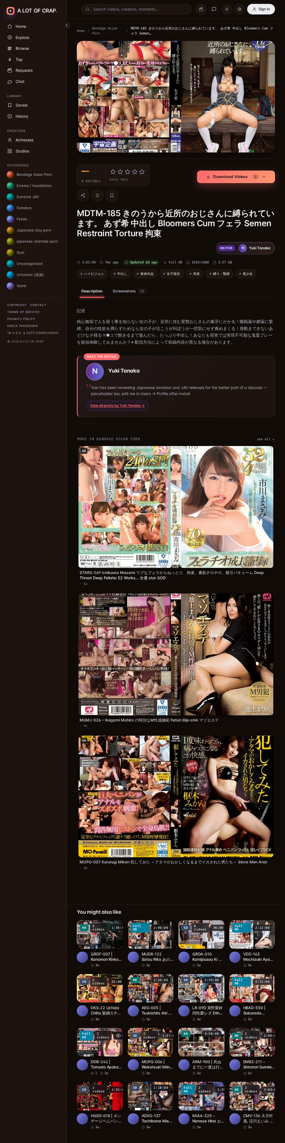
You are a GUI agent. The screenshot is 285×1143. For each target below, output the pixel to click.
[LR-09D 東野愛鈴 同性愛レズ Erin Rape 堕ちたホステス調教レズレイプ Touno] (199, 990)
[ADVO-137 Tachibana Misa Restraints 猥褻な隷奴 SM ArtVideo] (149, 1097)
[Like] (97, 194)
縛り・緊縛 (221, 272)
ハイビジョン (94, 272)
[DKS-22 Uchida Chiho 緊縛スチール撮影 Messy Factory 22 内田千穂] (99, 990)
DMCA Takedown (22, 326)
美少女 (248, 272)
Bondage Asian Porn (104, 30)
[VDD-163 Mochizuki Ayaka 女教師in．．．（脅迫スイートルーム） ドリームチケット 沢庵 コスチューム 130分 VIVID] (249, 936)
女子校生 (173, 272)
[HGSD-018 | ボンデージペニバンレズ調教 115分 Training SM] (99, 1097)
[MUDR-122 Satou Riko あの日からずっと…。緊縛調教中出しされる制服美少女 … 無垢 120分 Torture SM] (149, 936)
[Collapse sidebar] (66, 25)
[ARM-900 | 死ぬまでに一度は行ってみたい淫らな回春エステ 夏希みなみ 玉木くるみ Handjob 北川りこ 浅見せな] (199, 1044)
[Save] (112, 194)
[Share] (83, 194)
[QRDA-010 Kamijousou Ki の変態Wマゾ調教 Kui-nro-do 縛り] (199, 936)
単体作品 (147, 272)
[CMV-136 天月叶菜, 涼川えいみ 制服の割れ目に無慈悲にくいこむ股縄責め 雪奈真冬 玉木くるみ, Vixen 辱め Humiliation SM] (249, 1097)
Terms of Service (23, 312)
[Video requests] (201, 9)
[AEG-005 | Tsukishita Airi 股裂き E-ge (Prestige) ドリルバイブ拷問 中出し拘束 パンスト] (149, 990)
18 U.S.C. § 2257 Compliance (32, 333)
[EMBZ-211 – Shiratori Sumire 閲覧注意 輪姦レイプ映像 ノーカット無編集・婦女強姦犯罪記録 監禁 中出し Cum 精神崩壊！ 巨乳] (249, 1044)
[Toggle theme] (227, 9)
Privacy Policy (21, 319)
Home (81, 31)
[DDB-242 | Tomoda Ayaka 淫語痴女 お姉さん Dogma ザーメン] (99, 1044)
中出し (122, 272)
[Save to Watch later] (114, 919)
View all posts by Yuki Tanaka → (117, 404)
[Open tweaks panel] (239, 9)
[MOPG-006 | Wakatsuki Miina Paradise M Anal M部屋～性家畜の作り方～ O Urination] (149, 1044)
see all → (263, 437)
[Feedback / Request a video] (214, 9)
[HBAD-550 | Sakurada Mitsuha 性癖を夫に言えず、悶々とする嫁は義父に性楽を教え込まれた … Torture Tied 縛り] (249, 990)
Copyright (17, 305)
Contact (38, 305)
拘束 (196, 272)
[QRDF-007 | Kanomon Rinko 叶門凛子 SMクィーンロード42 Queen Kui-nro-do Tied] (99, 936)
